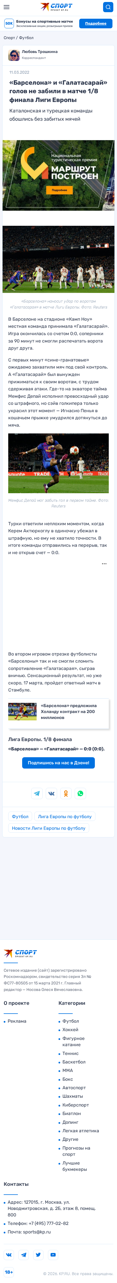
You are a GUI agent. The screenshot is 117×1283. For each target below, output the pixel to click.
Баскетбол (73, 1062)
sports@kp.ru (37, 1232)
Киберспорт (75, 1105)
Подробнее (95, 23)
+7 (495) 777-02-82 (48, 1223)
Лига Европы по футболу (65, 816)
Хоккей (70, 1029)
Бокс (67, 1079)
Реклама (17, 1021)
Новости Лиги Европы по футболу (48, 828)
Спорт (9, 38)
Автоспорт (74, 1087)
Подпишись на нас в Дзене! (58, 762)
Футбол (26, 38)
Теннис (70, 1053)
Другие (70, 1139)
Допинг (70, 1122)
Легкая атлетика (80, 1130)
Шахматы (72, 1096)
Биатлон (71, 1113)
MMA (67, 1070)
